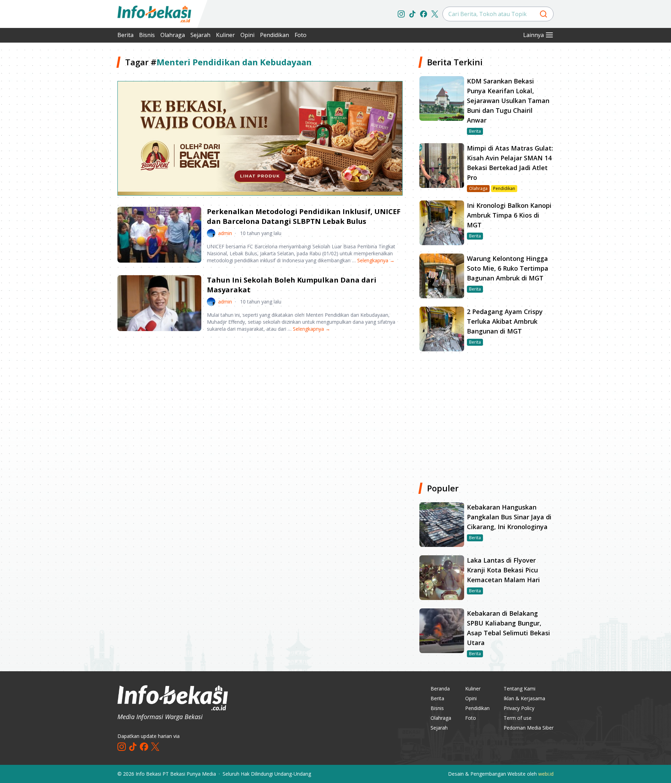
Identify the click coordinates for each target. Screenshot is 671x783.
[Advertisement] (80, 160)
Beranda (440, 688)
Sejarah (200, 35)
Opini (247, 35)
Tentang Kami (519, 688)
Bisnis (147, 35)
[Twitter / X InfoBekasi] (434, 13)
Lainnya (533, 35)
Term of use (518, 718)
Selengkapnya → (376, 260)
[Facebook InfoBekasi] (423, 13)
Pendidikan (274, 35)
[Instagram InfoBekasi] (401, 13)
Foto (300, 35)
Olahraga (172, 35)
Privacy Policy (519, 708)
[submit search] (543, 14)
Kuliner (225, 35)
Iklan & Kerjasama (524, 698)
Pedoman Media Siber (529, 727)
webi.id (546, 773)
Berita (125, 35)
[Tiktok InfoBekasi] (412, 13)
